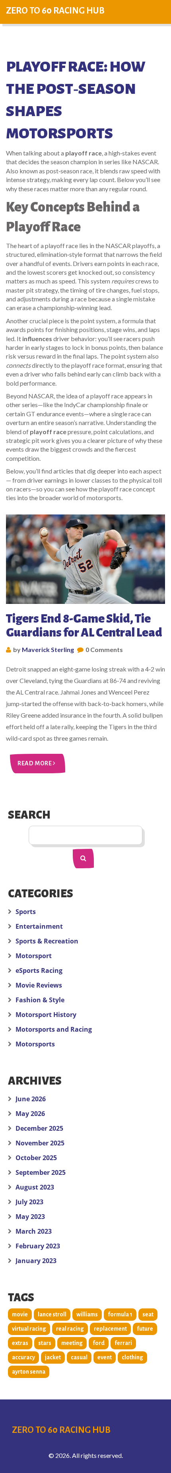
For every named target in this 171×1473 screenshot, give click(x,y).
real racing (70, 1329)
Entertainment (39, 926)
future (145, 1329)
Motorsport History (46, 1014)
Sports (26, 911)
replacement (110, 1329)
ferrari (123, 1343)
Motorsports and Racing (54, 1029)
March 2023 (34, 1231)
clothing (132, 1357)
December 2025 (39, 1128)
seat (148, 1314)
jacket (53, 1357)
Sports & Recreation (47, 941)
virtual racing (29, 1329)
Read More (35, 763)
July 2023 (29, 1201)
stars (44, 1343)
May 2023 (30, 1216)
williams (87, 1314)
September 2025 (41, 1172)
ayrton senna (28, 1371)
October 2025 (36, 1157)
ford (99, 1343)
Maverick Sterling (48, 649)
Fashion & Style (40, 1000)
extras (20, 1343)
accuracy (23, 1357)
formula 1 (120, 1314)
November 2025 (40, 1143)
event (104, 1357)
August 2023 (35, 1187)
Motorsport (34, 955)
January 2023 (36, 1260)
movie (20, 1314)
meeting (72, 1343)
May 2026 (30, 1113)
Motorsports (35, 1044)
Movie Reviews (39, 985)
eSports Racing (39, 970)
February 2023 (38, 1246)
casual (79, 1357)
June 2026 (31, 1099)
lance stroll (52, 1314)
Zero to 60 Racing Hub (55, 11)
